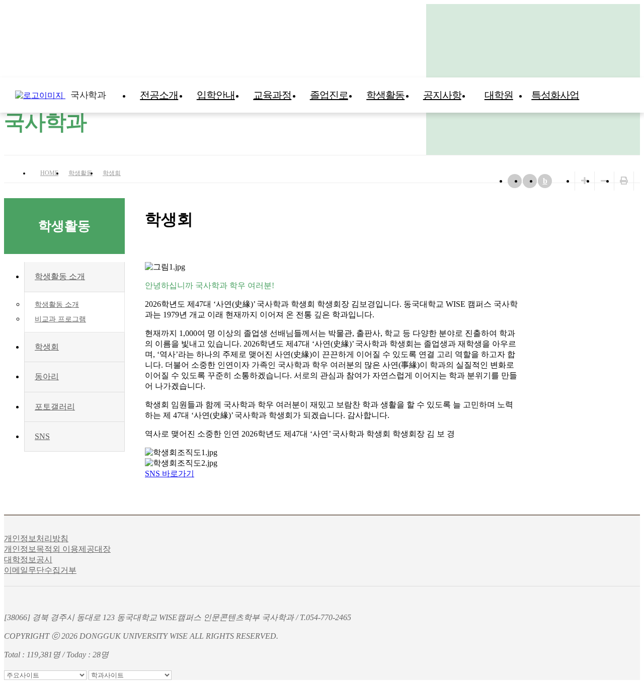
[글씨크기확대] (584, 181)
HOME (49, 173)
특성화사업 (555, 95)
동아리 (47, 376)
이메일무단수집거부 (40, 570)
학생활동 (385, 95)
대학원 (499, 95)
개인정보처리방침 (36, 538)
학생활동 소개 (60, 276)
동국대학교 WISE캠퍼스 (614, 95)
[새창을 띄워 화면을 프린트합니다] (624, 181)
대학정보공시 (28, 559)
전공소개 (159, 95)
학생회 (112, 173)
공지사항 (442, 95)
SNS (42, 436)
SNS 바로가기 (169, 473)
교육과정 (272, 95)
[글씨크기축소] (604, 181)
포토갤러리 (55, 406)
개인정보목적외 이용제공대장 (57, 549)
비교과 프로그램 (60, 319)
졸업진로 (329, 95)
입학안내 (216, 95)
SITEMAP (634, 95)
